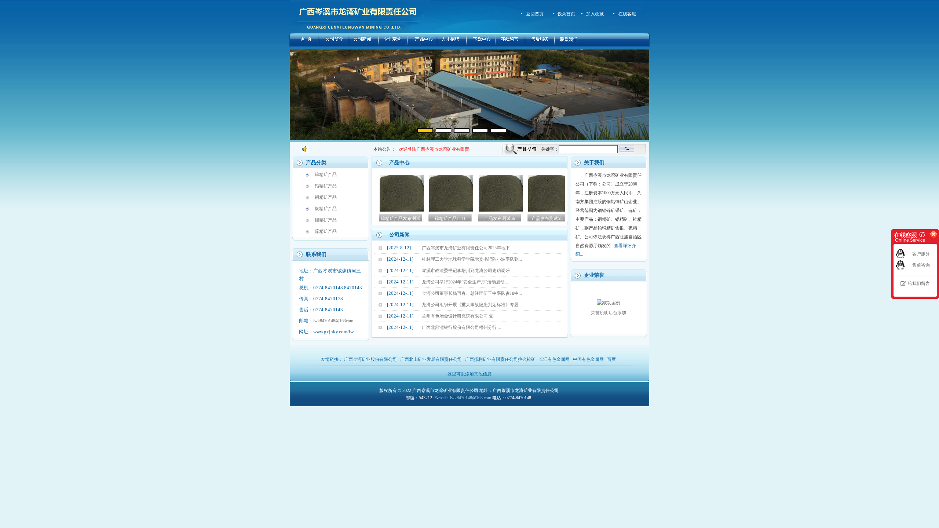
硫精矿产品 (326, 231)
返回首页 (535, 13)
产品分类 (316, 162)
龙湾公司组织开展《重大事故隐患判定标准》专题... (472, 304)
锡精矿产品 (326, 220)
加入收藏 (595, 13)
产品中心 (399, 162)
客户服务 (921, 253)
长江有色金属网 (554, 359)
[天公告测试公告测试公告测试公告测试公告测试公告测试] (389, 149)
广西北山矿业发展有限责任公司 (431, 359)
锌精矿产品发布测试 (383, 218)
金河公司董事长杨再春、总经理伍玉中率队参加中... (472, 293)
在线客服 (627, 13)
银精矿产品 (326, 208)
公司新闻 (399, 235)
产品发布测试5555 (532, 218)
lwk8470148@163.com (470, 397)
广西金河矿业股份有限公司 (370, 359)
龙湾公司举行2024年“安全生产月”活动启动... (465, 282)
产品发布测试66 (482, 218)
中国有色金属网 (588, 359)
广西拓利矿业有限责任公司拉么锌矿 (500, 359)
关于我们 (594, 162)
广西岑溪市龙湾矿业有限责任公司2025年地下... (467, 247)
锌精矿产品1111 (433, 218)
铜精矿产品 (326, 197)
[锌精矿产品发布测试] (385, 210)
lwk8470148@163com (333, 320)
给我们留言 (919, 283)
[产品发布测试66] (484, 210)
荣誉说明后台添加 (608, 312)
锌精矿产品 (326, 174)
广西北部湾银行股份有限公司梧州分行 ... (461, 327)
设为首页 (566, 13)
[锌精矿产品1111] (434, 210)
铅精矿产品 (326, 185)
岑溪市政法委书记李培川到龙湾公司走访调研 (466, 270)
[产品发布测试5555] (533, 210)
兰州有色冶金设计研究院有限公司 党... (459, 316)
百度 (611, 359)
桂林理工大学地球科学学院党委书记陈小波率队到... (472, 259)
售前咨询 (921, 265)
